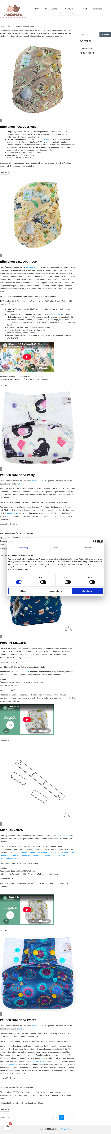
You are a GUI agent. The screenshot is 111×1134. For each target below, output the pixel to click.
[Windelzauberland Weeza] (38, 973)
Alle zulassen (87, 591)
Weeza (20, 484)
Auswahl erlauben (55, 591)
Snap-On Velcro (11, 830)
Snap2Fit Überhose (62, 836)
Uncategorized (87, 48)
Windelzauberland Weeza (18, 1020)
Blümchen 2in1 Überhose (18, 261)
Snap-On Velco (44, 139)
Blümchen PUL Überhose (18, 126)
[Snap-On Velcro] (38, 783)
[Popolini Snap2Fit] (38, 597)
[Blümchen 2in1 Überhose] (38, 215)
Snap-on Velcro (23, 672)
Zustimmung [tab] (23, 548)
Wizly (21, 1029)
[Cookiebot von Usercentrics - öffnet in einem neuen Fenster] (93, 541)
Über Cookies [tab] (88, 548)
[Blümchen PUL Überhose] (38, 80)
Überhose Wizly (38, 1061)
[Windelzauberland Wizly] (38, 428)
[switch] (43, 582)
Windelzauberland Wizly (17, 475)
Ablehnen (23, 591)
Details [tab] (55, 548)
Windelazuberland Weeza (55, 856)
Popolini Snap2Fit (13, 642)
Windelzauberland (37, 481)
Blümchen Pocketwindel (17, 856)
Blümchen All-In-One (36, 856)
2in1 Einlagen (30, 267)
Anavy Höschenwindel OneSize (30, 852)
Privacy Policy (66, 1129)
